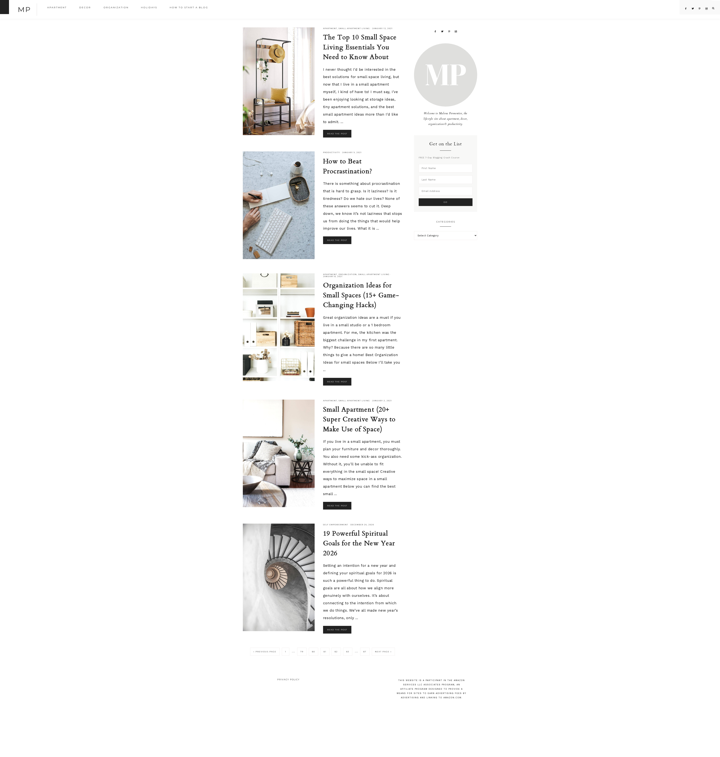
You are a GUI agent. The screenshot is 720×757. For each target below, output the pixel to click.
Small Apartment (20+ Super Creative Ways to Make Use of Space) (359, 419)
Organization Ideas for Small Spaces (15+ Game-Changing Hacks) (361, 295)
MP (24, 9)
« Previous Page (264, 651)
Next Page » (383, 651)
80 (313, 651)
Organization (348, 274)
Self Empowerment (335, 525)
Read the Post (337, 133)
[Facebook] (435, 31)
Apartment (330, 28)
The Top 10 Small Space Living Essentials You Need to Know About (360, 47)
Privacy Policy (288, 679)
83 (347, 651)
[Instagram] (456, 31)
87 (364, 651)
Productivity (331, 152)
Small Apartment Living (354, 28)
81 (325, 651)
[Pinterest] (449, 31)
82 (336, 651)
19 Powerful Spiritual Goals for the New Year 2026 (359, 543)
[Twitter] (442, 31)
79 (301, 651)
